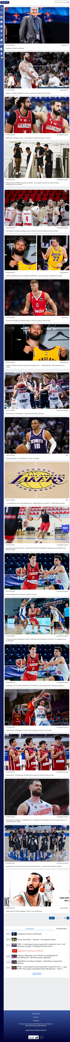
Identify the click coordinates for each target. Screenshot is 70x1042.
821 (65, 918)
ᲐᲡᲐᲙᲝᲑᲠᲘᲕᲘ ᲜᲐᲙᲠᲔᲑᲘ (62, 410)
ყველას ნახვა (37, 973)
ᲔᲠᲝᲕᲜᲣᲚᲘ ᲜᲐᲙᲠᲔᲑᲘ (62, 134)
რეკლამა (36, 1017)
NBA (67, 455)
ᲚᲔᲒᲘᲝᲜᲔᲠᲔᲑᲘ (64, 90)
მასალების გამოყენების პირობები (35, 1025)
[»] (68, 918)
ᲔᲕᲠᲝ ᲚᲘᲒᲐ (65, 317)
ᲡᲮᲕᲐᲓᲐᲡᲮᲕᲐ (64, 45)
